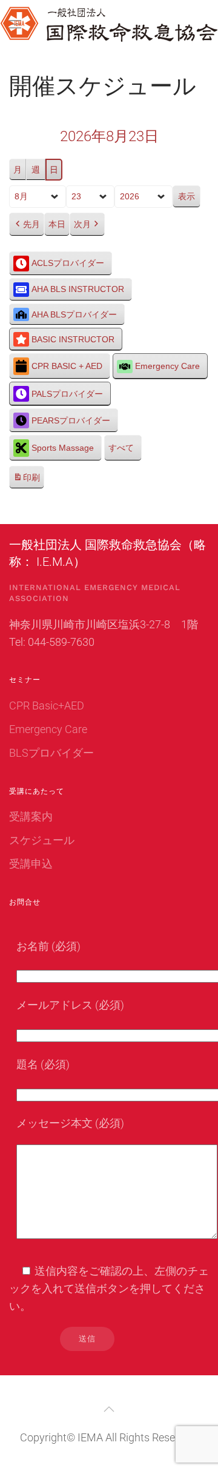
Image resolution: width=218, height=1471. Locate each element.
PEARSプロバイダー (70, 420)
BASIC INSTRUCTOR (72, 339)
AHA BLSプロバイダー (74, 314)
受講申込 (31, 863)
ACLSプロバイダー (67, 263)
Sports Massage (62, 448)
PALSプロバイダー (67, 394)
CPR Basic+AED (46, 705)
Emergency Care (167, 366)
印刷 (26, 481)
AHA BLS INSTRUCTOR (77, 289)
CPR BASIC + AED (66, 366)
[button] (109, 1409)
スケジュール (41, 840)
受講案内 (31, 816)
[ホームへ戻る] (109, 24)
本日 (56, 224)
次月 (82, 224)
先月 (31, 224)
